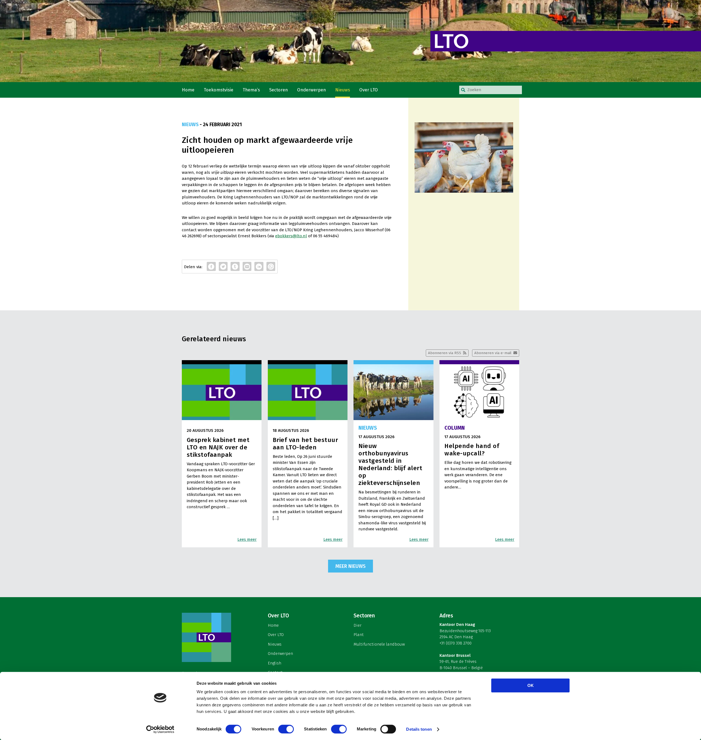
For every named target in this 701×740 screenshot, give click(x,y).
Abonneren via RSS (444, 353)
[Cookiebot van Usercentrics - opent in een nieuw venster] (160, 729)
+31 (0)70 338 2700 (455, 643)
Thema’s (251, 89)
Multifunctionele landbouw (379, 644)
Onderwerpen (311, 89)
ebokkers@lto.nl (291, 235)
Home (188, 89)
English (274, 663)
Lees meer (247, 539)
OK (530, 685)
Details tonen (419, 729)
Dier (357, 625)
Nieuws (342, 89)
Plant (359, 634)
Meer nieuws (350, 566)
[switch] (286, 729)
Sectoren (278, 89)
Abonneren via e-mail (493, 353)
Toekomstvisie (218, 89)
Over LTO (368, 89)
